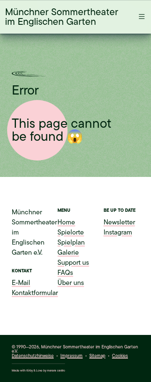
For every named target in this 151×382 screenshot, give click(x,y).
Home (66, 222)
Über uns (70, 282)
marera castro (56, 370)
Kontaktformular (35, 292)
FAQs (65, 272)
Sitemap (97, 355)
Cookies (120, 356)
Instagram (118, 232)
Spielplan (71, 242)
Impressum (71, 355)
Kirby (29, 370)
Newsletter (119, 222)
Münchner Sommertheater (61, 17)
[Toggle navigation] (139, 17)
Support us (73, 262)
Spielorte (70, 232)
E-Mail (21, 283)
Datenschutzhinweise (33, 355)
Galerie (68, 252)
